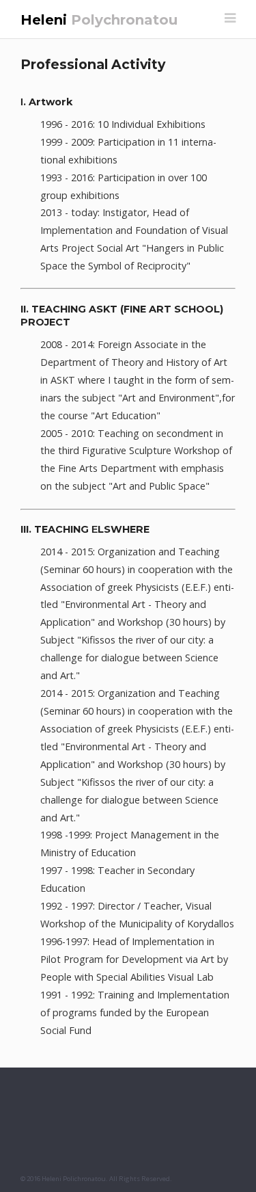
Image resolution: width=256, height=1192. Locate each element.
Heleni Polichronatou (74, 1178)
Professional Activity (92, 64)
